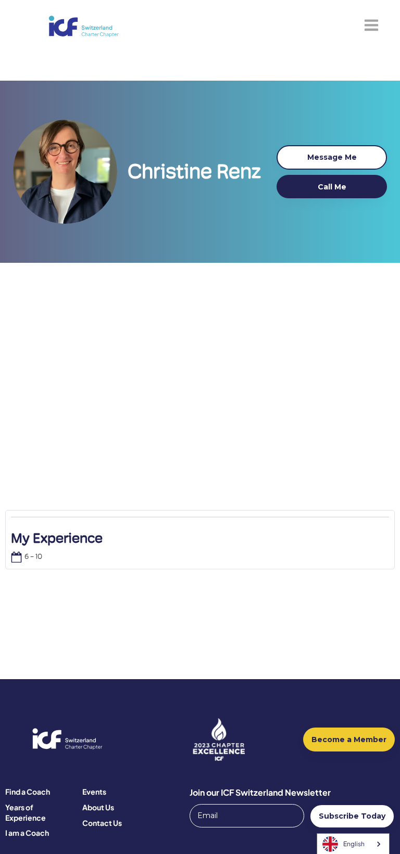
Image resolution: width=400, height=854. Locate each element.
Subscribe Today (352, 816)
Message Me (332, 157)
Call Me (332, 187)
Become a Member (348, 739)
